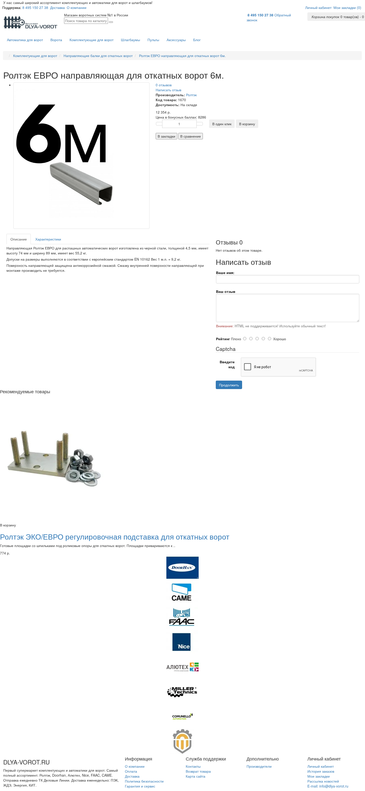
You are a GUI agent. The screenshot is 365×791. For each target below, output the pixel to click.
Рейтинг (223, 338)
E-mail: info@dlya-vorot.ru (327, 786)
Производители (259, 766)
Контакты (193, 766)
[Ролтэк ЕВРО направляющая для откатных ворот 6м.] (81, 155)
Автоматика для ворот (25, 39)
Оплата (131, 771)
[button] (318, 7)
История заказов (320, 771)
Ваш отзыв (225, 291)
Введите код (227, 364)
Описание (18, 239)
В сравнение (190, 136)
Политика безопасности (144, 781)
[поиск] (111, 22)
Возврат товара (198, 771)
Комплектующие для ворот (91, 39)
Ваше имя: (225, 272)
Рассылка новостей (323, 781)
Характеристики (48, 239)
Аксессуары (176, 39)
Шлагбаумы (130, 39)
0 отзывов (164, 84)
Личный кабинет (320, 766)
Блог (197, 39)
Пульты (153, 39)
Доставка (57, 7)
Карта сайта (195, 776)
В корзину (247, 123)
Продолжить (229, 384)
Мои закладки (318, 776)
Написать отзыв (168, 89)
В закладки (166, 136)
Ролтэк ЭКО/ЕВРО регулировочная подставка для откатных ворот (114, 536)
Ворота (56, 39)
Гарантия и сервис (140, 786)
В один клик (221, 123)
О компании (76, 7)
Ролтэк (191, 94)
